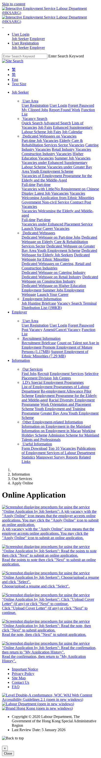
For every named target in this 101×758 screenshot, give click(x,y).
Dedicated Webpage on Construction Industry (60, 279)
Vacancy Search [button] (34, 119)
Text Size (19, 84)
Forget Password (81, 105)
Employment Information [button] (42, 299)
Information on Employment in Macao (51, 431)
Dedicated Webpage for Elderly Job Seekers (59, 252)
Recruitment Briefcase (39, 343)
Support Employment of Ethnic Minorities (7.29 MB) (55, 354)
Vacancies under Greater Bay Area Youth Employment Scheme (57, 169)
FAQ (16, 687)
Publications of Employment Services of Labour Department (59, 450)
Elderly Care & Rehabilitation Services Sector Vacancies (53, 143)
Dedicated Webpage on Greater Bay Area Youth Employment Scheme (58, 248)
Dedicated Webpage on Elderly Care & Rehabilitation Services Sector (59, 241)
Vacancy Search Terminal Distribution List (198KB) (59, 305)
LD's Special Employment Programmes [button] (53, 382)
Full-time (29, 184)
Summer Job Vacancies (72, 158)
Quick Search (32, 123)
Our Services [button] (32, 369)
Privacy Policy (23, 674)
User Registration (35, 105)
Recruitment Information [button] (41, 338)
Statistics (28, 457)
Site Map (19, 678)
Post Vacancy (32, 330)
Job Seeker (20, 39)
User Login (58, 105)
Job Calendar (72, 132)
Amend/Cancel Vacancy (62, 330)
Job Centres (62, 378)
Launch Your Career (52, 294)
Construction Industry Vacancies (47, 154)
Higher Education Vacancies (52, 156)
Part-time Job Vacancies (40, 141)
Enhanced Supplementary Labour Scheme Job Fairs (57, 129)
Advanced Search (57, 123)
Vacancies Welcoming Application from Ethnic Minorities (58, 195)
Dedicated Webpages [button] (38, 233)
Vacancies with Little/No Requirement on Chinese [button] (60, 189)
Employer (37, 39)
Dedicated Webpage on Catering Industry (54, 272)
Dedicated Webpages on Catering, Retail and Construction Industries (56, 266)
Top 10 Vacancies (62, 448)
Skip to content (13, 4)
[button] (2, 26)
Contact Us (20, 682)
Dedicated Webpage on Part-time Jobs (51, 237)
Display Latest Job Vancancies (45, 193)
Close (8, 753)
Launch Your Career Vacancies (45, 228)
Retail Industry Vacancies (71, 149)
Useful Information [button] (37, 444)
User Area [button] (30, 101)
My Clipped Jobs (35, 110)
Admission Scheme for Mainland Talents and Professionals (60, 437)
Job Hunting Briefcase (39, 303)
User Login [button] (20, 34)
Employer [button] (19, 312)
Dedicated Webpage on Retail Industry (51, 277)
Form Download (34, 448)
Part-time (43, 184)
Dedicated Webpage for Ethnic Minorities (56, 257)
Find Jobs (29, 374)
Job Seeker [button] (20, 92)
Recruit (43, 374)
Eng (15, 79)
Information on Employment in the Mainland (56, 426)
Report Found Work (64, 110)
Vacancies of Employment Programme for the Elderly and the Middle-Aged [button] (57, 178)
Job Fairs (45, 127)
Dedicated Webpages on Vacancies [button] (49, 136)
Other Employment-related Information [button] (52, 422)
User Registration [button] (25, 43)
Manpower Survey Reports (57, 457)
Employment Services (67, 374)
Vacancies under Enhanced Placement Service (57, 224)
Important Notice (25, 669)
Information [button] (21, 360)
